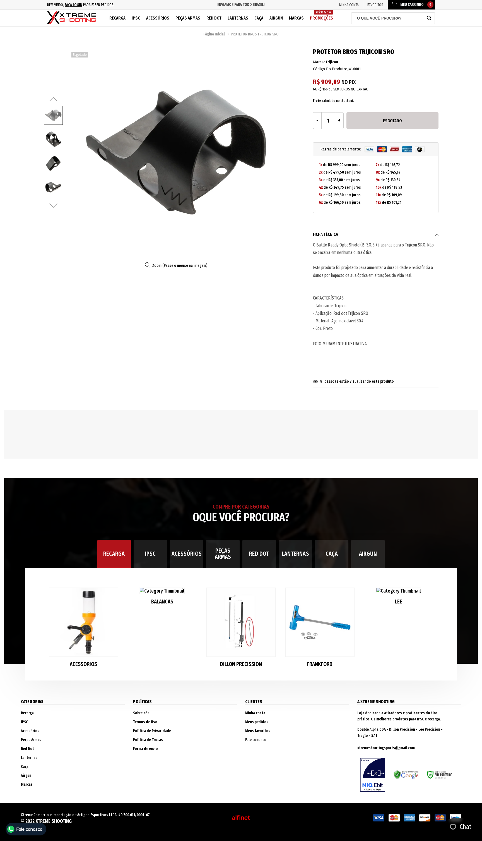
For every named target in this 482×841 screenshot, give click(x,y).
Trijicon (332, 62)
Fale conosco (255, 739)
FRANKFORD (319, 664)
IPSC (136, 18)
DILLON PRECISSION (241, 664)
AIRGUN (368, 553)
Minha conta (255, 713)
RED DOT (259, 553)
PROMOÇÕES (321, 16)
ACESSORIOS (83, 664)
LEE (398, 601)
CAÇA (332, 553)
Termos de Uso (145, 722)
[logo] (71, 18)
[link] (53, 115)
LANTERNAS (295, 553)
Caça (258, 18)
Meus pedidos (256, 722)
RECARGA (114, 553)
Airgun (276, 18)
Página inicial (214, 34)
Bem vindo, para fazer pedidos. (80, 5)
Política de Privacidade (152, 731)
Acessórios (157, 18)
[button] (429, 629)
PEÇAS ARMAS (223, 553)
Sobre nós (141, 713)
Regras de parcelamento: (341, 149)
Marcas (296, 18)
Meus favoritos (257, 731)
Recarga (117, 18)
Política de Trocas (148, 739)
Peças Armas (187, 18)
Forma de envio (145, 748)
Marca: (319, 62)
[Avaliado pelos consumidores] (372, 775)
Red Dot (213, 18)
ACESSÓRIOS (187, 553)
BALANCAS (162, 601)
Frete (317, 101)
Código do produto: (330, 69)
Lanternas (238, 18)
